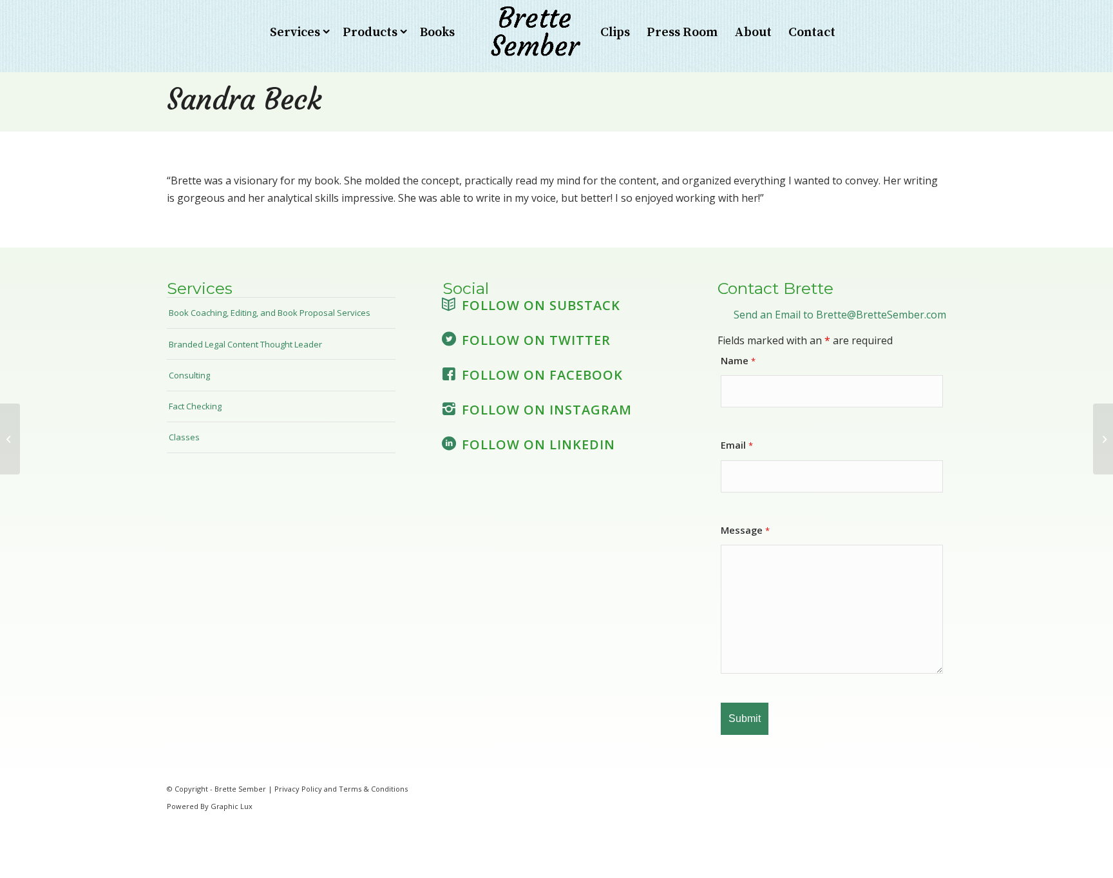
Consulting (189, 375)
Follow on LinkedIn (538, 444)
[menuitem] (298, 33)
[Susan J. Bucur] (1103, 439)
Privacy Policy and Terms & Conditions (341, 789)
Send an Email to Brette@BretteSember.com (840, 314)
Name (738, 360)
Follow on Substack (541, 305)
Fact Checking (195, 406)
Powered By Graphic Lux (209, 806)
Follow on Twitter (536, 340)
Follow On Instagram (547, 409)
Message (745, 529)
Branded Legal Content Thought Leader (245, 344)
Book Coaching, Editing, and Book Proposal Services (269, 312)
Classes (184, 437)
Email (737, 444)
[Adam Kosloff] (10, 439)
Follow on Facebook (542, 375)
